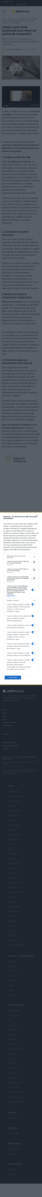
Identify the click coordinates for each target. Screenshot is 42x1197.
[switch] (33, 562)
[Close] (38, 517)
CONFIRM (13, 677)
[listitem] (21, 556)
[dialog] (21, 598)
